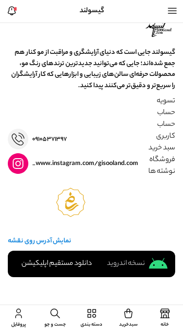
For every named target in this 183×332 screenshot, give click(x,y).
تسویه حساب (166, 107)
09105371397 (49, 139)
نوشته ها (161, 172)
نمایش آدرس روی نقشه (39, 241)
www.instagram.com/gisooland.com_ (85, 164)
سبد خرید (161, 148)
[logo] (159, 28)
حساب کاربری (165, 130)
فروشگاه (162, 160)
